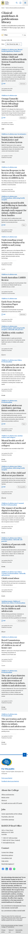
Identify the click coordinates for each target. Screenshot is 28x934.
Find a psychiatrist (6, 778)
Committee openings (7, 819)
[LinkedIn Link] (6, 868)
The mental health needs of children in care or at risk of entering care (13, 367)
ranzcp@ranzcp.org (8, 842)
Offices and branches (7, 794)
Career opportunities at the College (11, 814)
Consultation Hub (6, 858)
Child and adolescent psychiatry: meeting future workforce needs (12, 408)
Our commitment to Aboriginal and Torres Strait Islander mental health (13, 907)
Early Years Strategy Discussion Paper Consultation (11, 304)
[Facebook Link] (2, 868)
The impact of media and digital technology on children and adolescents (13, 510)
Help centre (4, 861)
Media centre (5, 797)
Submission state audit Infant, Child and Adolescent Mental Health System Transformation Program (14, 59)
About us (4, 800)
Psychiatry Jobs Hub (7, 816)
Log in (20, 2)
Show (2, 44)
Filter (6, 35)
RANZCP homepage (5, 3)
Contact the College (7, 852)
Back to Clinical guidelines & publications (15, 7)
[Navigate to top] (25, 755)
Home (2, 7)
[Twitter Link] (10, 868)
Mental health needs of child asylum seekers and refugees (13, 443)
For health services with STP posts (11, 803)
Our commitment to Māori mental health (13, 910)
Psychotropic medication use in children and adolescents (13, 608)
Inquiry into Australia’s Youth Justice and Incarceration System (12, 139)
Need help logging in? (7, 864)
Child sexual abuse (10, 578)
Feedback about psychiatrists (10, 781)
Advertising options (7, 855)
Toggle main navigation (25, 2)
